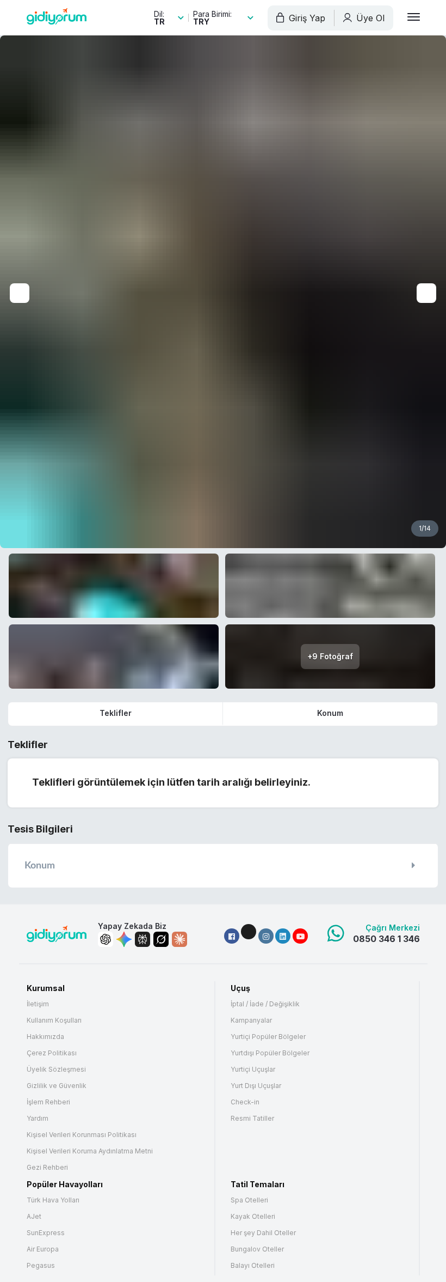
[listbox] (169, 18)
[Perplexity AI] (142, 939)
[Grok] (161, 939)
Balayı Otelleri (253, 1265)
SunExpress (46, 1233)
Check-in (245, 1102)
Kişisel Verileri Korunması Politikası (82, 1135)
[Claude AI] (179, 939)
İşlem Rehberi (48, 1102)
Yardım (37, 1118)
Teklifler (116, 713)
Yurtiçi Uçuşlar (253, 1069)
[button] (231, 936)
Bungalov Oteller (257, 1249)
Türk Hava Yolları (53, 1200)
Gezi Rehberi (47, 1167)
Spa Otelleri (249, 1200)
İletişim (38, 1004)
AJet (34, 1216)
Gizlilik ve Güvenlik (56, 1086)
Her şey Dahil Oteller (263, 1233)
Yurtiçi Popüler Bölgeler (268, 1037)
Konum (330, 713)
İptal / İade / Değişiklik (265, 1004)
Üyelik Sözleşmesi (56, 1069)
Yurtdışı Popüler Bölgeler (270, 1053)
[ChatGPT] (105, 939)
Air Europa (43, 1249)
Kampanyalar (251, 1020)
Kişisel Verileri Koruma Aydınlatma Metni (90, 1151)
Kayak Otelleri (253, 1216)
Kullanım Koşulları (54, 1020)
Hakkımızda (45, 1037)
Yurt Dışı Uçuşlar (256, 1086)
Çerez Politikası (52, 1053)
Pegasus (41, 1265)
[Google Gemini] (124, 939)
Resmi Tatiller (252, 1118)
